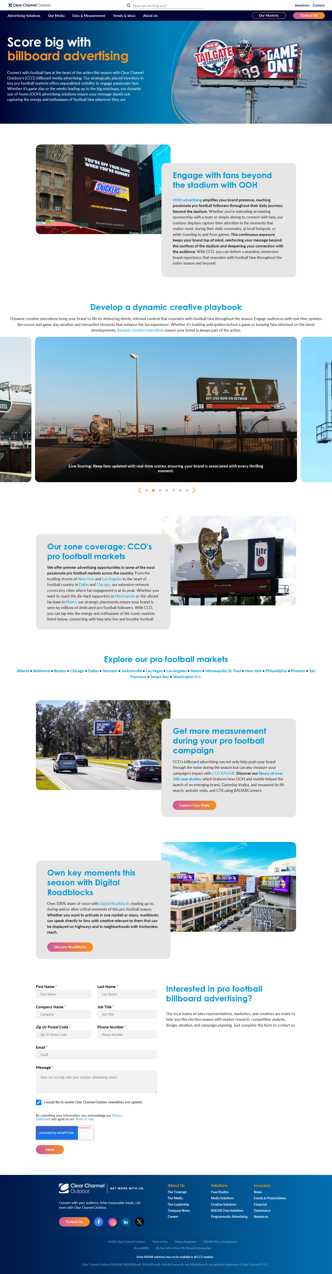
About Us (150, 15)
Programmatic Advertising (229, 1216)
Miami (71, 601)
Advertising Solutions (24, 15)
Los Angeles (112, 578)
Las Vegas (154, 670)
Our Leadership (178, 1204)
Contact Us (309, 15)
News (258, 1192)
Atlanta (23, 670)
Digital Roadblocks (115, 903)
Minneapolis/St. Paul (223, 670)
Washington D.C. (187, 676)
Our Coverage (177, 1192)
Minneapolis (125, 596)
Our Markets (269, 15)
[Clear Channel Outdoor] (29, 5)
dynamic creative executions (140, 330)
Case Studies (220, 1192)
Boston (60, 670)
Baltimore (41, 670)
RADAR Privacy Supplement (220, 1242)
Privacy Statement (185, 1242)
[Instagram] (112, 1222)
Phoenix (298, 670)
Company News (179, 1210)
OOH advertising (187, 199)
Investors (302, 5)
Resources (261, 1216)
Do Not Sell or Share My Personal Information (183, 1248)
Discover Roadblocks (70, 946)
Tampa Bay (159, 676)
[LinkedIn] (125, 1222)
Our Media (56, 15)
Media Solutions (222, 1198)
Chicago (103, 584)
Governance (262, 1210)
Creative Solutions (223, 1204)
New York (86, 578)
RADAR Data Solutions (227, 1210)
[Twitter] (139, 1221)
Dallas (84, 584)
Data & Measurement (88, 15)
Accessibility (141, 1248)
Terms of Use (84, 1119)
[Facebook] (98, 1221)
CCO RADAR (223, 773)
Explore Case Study (195, 805)
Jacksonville (132, 670)
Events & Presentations (270, 1198)
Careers (319, 5)
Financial (260, 1204)
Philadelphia (276, 670)
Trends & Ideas (124, 15)
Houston (110, 670)
